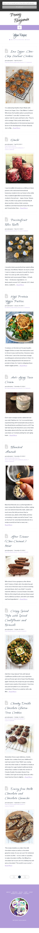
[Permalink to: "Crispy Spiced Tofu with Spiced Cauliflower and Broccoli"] (19, 652)
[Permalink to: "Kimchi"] (19, 168)
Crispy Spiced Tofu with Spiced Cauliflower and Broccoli (16, 618)
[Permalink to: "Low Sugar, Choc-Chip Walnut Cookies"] (19, 84)
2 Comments (28, 62)
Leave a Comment (9, 149)
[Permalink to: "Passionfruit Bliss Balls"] (19, 249)
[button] (19, 27)
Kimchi (15, 140)
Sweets (22, 62)
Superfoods (17, 62)
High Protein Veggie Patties (16, 299)
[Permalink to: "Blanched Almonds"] (19, 483)
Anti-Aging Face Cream (19, 380)
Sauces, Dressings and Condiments (14, 147)
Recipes (14, 892)
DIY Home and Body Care (11, 388)
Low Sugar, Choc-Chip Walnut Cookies (19, 54)
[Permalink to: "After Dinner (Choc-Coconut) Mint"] (19, 566)
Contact (26, 893)
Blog (21, 892)
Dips (13, 458)
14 (27, 877)
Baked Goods (8, 458)
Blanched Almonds (13, 450)
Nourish (7, 62)
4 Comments (27, 388)
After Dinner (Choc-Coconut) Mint (17, 541)
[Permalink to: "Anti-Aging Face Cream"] (19, 402)
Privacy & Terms (16, 893)
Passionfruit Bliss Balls (16, 223)
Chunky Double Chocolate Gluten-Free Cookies (18, 708)
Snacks (11, 62)
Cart (26, 892)
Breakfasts (8, 307)
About (8, 892)
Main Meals (8, 146)
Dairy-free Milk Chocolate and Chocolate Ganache (19, 794)
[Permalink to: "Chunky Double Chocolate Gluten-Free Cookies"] (19, 738)
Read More (16, 128)
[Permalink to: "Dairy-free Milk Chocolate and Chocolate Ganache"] (19, 826)
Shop (31, 892)
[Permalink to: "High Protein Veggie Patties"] (19, 327)
